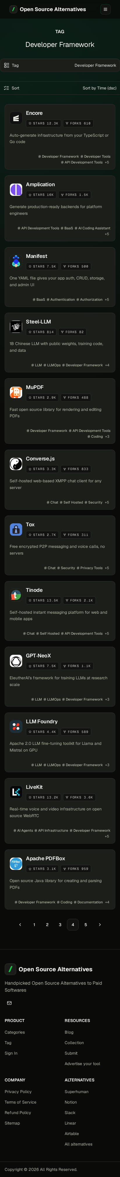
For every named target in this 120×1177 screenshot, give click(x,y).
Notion (71, 1102)
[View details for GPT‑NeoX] (60, 676)
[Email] (9, 1003)
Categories (15, 1032)
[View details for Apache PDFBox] (60, 879)
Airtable (72, 1133)
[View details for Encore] (60, 136)
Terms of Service (20, 1102)
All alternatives (78, 1144)
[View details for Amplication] (60, 208)
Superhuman (77, 1091)
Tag (8, 1042)
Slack (70, 1112)
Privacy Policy (18, 1091)
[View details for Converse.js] (60, 479)
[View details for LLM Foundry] (60, 742)
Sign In (11, 1053)
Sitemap (12, 1123)
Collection (74, 1042)
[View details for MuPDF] (60, 411)
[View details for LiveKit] (60, 810)
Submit (71, 1053)
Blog (69, 1032)
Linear (70, 1123)
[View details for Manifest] (60, 277)
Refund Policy (18, 1112)
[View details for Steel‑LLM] (60, 342)
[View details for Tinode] (60, 611)
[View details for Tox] (60, 545)
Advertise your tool (82, 1063)
